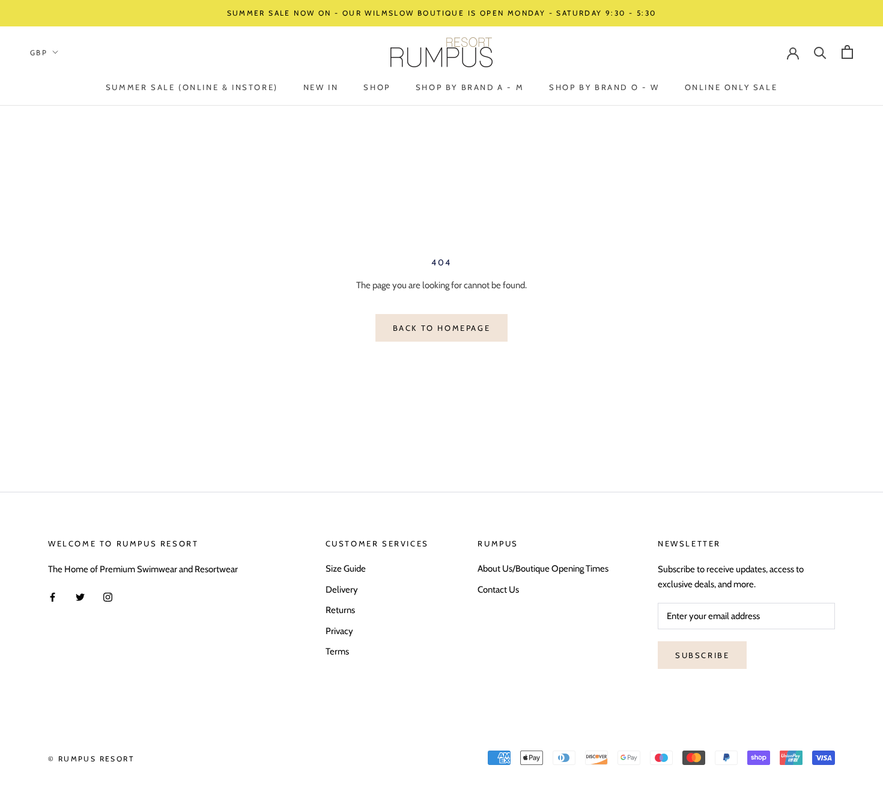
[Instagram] (107, 596)
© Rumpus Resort (91, 758)
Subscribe (702, 655)
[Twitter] (80, 596)
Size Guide (346, 568)
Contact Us (498, 589)
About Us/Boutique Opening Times (543, 568)
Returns (340, 610)
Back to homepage (442, 328)
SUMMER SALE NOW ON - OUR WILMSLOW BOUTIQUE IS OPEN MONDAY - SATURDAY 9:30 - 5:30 (442, 12)
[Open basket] (847, 52)
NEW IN (321, 87)
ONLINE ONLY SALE (731, 87)
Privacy (339, 631)
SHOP (376, 87)
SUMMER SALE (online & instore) (192, 87)
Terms (337, 651)
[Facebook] (52, 596)
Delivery (342, 589)
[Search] (820, 52)
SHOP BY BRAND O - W (604, 87)
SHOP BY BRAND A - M (470, 87)
